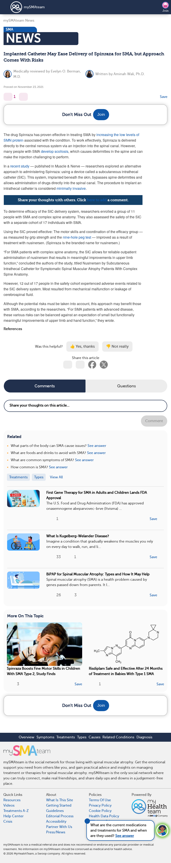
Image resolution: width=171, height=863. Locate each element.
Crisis (7, 822)
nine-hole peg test (77, 237)
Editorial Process (59, 816)
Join (166, 10)
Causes (94, 737)
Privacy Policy (100, 805)
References (13, 329)
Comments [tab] (45, 386)
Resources (11, 800)
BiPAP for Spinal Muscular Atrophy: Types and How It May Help (98, 574)
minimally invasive (71, 188)
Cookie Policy (100, 811)
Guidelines (55, 811)
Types (81, 737)
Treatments (65, 737)
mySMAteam (34, 7)
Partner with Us (59, 827)
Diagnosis (144, 737)
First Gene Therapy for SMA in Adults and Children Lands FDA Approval (96, 495)
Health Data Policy (104, 816)
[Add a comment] (23, 97)
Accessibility (56, 822)
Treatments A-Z (16, 811)
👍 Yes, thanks (82, 346)
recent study (19, 166)
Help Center (13, 816)
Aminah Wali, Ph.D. (129, 74)
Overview (26, 737)
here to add (97, 200)
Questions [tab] (126, 386)
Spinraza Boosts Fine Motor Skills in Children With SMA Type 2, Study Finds (43, 671)
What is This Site (59, 800)
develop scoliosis (54, 151)
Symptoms (45, 737)
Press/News (55, 832)
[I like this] (8, 97)
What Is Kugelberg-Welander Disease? (77, 536)
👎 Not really (117, 346)
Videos (8, 805)
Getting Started (58, 805)
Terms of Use (100, 800)
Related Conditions (118, 737)
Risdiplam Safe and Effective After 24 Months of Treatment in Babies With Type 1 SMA (126, 671)
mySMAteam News (18, 21)
